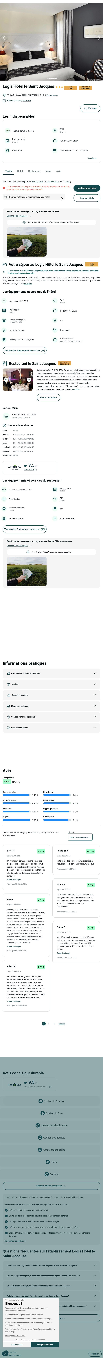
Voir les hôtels (87, 198)
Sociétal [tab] (54, 1174)
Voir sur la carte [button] (52, 95)
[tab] (48, 78)
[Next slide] (29, 380)
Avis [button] (58, 171)
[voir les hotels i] (66, 198)
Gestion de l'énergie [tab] (54, 1101)
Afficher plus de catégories (49, 1185)
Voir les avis (27, 100)
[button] (5, 1353)
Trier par (71, 832)
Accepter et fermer (45, 1344)
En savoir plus (29, 470)
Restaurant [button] (34, 171)
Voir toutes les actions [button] (14, 1241)
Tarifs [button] (8, 171)
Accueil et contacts (20, 695)
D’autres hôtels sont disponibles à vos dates (29, 196)
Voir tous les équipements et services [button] (24, 350)
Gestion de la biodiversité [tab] (54, 1125)
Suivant (60, 1023)
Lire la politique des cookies (15, 1336)
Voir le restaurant (48, 397)
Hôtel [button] (20, 171)
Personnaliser (17, 1344)
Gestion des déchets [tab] (54, 1137)
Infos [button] (48, 171)
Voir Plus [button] (91, 158)
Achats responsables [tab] (54, 1149)
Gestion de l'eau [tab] (54, 1113)
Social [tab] (54, 1162)
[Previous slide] (6, 380)
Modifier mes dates (87, 188)
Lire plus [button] (28, 283)
